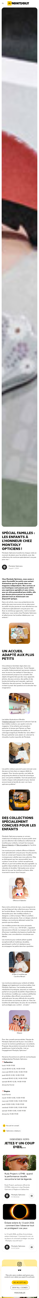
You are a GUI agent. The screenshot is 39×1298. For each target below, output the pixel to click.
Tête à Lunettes (21, 845)
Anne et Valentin (8, 845)
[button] (4, 3)
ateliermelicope (9, 722)
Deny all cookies (20, 1288)
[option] (14, 3)
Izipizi (5, 985)
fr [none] (10, 3)
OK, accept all (20, 1282)
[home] (19, 3)
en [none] (14, 3)
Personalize (19, 1293)
